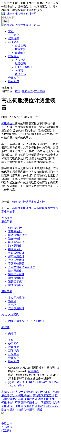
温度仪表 (20, 63)
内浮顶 (19, 70)
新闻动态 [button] (13, 42)
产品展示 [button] (13, 56)
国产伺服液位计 (30, 402)
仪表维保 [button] (13, 38)
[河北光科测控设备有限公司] (19, 13)
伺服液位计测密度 (34, 406)
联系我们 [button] (13, 81)
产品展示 (6, 217)
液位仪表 (20, 59)
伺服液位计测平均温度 (29, 409)
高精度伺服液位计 (12, 391)
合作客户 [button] (13, 77)
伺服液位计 (8, 123)
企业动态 (20, 45)
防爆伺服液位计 (33, 391)
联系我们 (13, 361)
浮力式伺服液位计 (21, 395)
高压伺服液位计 (27, 399)
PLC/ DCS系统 (23, 67)
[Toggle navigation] (38, 25)
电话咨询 (6, 423)
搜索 (5, 21)
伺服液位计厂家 (10, 402)
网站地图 (33, 371)
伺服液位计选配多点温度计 (28, 201)
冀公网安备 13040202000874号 (29, 382)
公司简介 (13, 343)
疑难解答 (20, 52)
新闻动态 (27, 91)
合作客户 (13, 357)
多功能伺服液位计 (43, 395)
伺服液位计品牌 (50, 402)
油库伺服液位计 (47, 399)
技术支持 (20, 49)
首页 (11, 31)
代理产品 (20, 74)
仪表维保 (13, 347)
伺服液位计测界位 (12, 406)
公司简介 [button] (13, 34)
